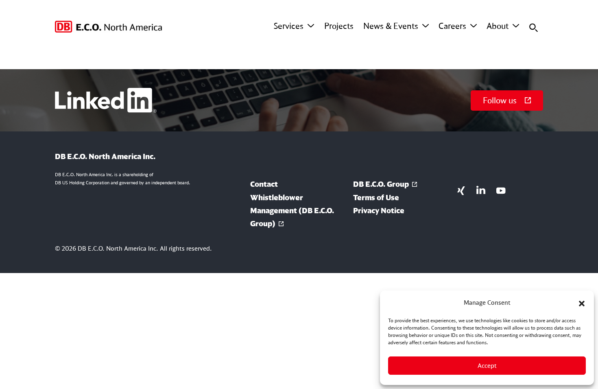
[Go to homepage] (108, 27)
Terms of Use (376, 197)
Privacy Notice (378, 210)
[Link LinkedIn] (481, 190)
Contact (264, 183)
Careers (452, 26)
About (498, 26)
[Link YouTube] (501, 190)
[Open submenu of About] (516, 26)
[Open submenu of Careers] (473, 26)
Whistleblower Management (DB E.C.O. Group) (292, 210)
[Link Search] (533, 27)
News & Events (390, 26)
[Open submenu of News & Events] (425, 26)
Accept (487, 365)
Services (288, 26)
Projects (339, 26)
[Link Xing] (461, 190)
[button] (582, 303)
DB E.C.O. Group (381, 183)
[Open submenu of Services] (311, 26)
